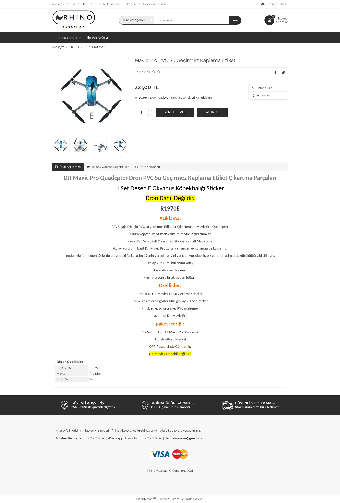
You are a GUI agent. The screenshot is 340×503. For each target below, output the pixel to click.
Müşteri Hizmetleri (96, 430)
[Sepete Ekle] (175, 112)
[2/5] (141, 71)
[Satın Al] (212, 112)
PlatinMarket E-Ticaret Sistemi (158, 499)
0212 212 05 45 (95, 438)
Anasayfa (62, 430)
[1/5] (139, 71)
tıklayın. (207, 97)
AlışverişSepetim (282, 20)
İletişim (76, 430)
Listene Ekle (264, 87)
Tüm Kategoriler (66, 38)
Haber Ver (263, 95)
